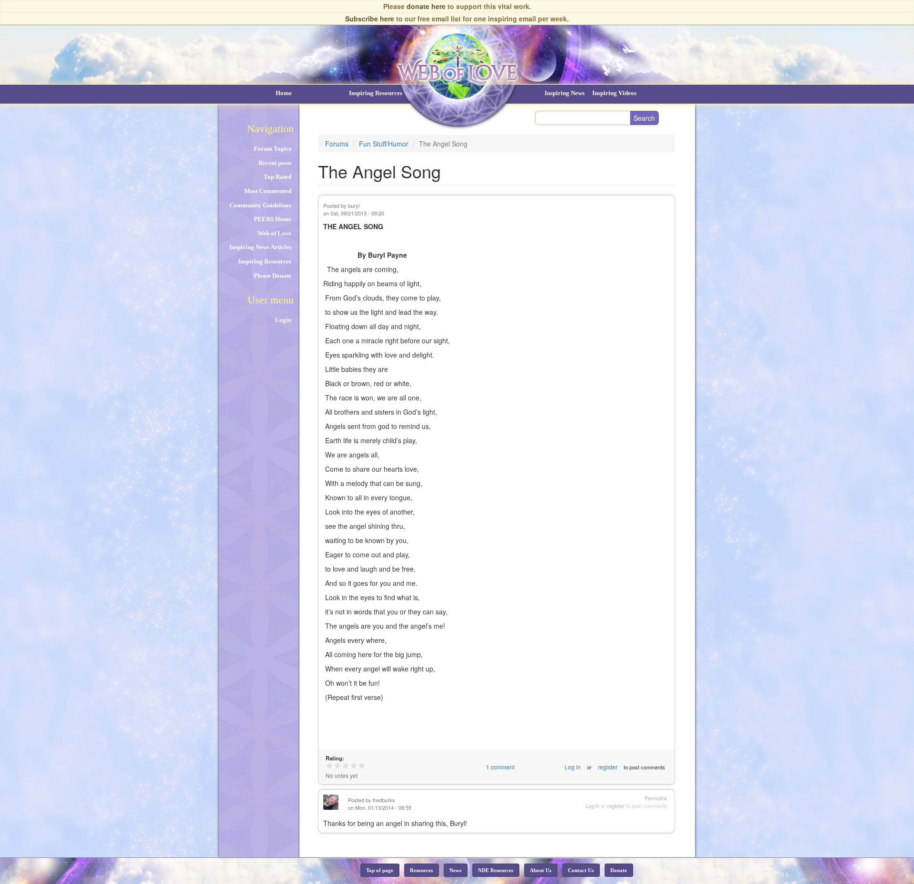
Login (283, 319)
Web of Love (274, 233)
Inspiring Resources (375, 93)
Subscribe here (369, 18)
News (455, 870)
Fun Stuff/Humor (383, 143)
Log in (573, 767)
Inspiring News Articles (260, 247)
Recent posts (274, 162)
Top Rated (277, 176)
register (607, 767)
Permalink (656, 798)
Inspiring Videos (614, 93)
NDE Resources (495, 870)
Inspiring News (565, 93)
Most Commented (267, 190)
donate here (426, 6)
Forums (336, 143)
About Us (540, 870)
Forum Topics (272, 148)
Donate (618, 870)
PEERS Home (272, 219)
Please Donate (272, 275)
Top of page (379, 870)
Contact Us (581, 870)
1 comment (500, 767)
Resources (421, 870)
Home (284, 93)
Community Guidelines (260, 205)
